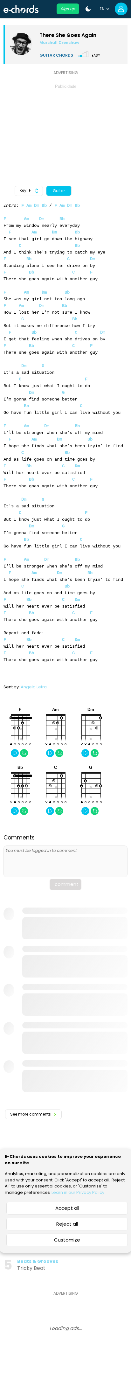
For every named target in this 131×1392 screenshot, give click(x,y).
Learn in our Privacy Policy (78, 1192)
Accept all (67, 1208)
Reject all (67, 1224)
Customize (67, 1239)
